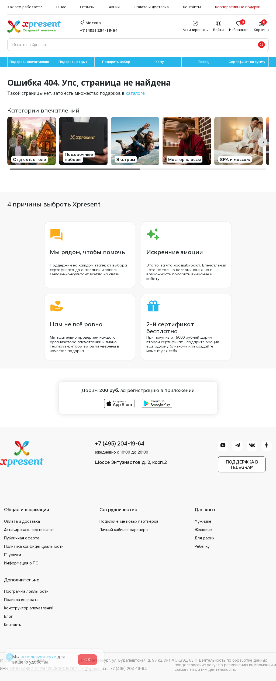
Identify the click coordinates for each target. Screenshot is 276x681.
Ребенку (202, 546)
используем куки (38, 657)
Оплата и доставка (151, 7)
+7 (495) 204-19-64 (99, 30)
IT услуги (12, 554)
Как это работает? (24, 7)
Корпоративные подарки (237, 7)
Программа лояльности (26, 591)
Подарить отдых (72, 62)
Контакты (192, 7)
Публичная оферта (21, 538)
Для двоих (204, 538)
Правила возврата (21, 599)
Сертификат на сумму (247, 62)
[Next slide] (262, 142)
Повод (203, 62)
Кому (160, 62)
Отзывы (87, 7)
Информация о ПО (21, 563)
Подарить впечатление (29, 62)
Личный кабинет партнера (123, 529)
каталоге (135, 93)
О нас (61, 7)
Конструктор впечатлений (28, 608)
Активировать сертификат (29, 529)
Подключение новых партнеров (128, 521)
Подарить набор (116, 62)
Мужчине (203, 521)
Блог (8, 616)
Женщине (203, 529)
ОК (87, 659)
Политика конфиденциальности (34, 546)
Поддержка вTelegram (242, 464)
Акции (114, 7)
